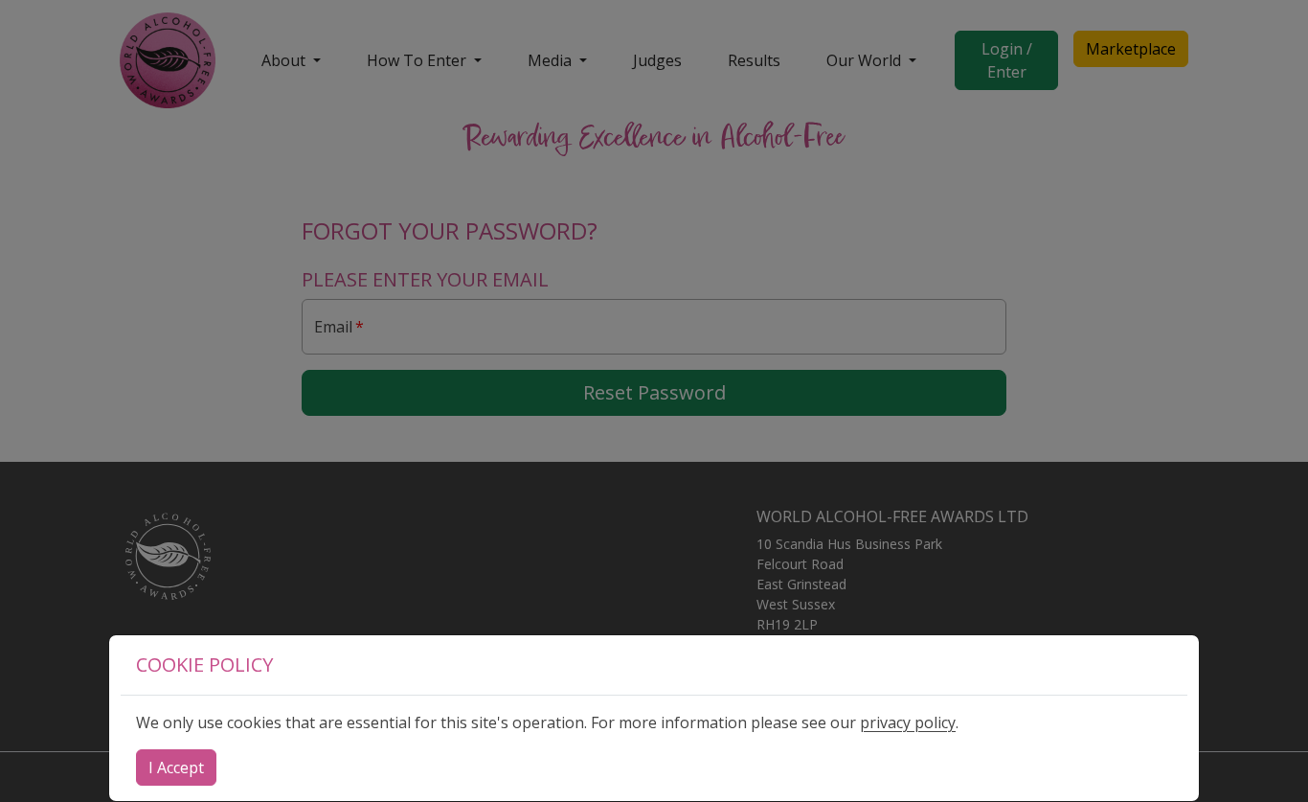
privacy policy (908, 722)
